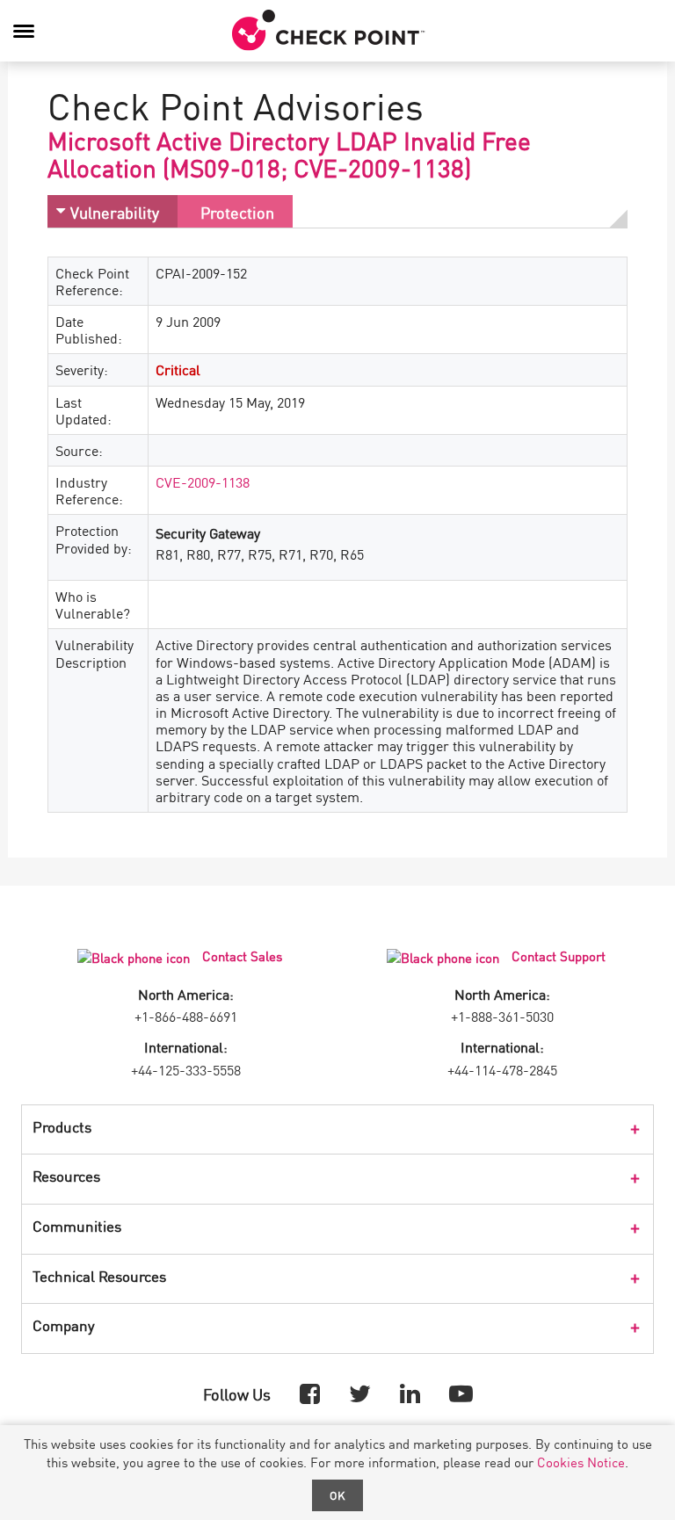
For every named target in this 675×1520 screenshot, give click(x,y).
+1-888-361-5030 (502, 1015)
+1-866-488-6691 (185, 1015)
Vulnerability (114, 211)
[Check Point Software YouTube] (461, 1392)
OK (337, 1495)
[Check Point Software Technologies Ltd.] (328, 31)
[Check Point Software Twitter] (360, 1392)
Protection (237, 211)
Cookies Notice (581, 1461)
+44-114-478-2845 (502, 1069)
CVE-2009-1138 (203, 481)
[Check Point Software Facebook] (310, 1392)
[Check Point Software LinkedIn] (410, 1392)
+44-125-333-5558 (186, 1069)
